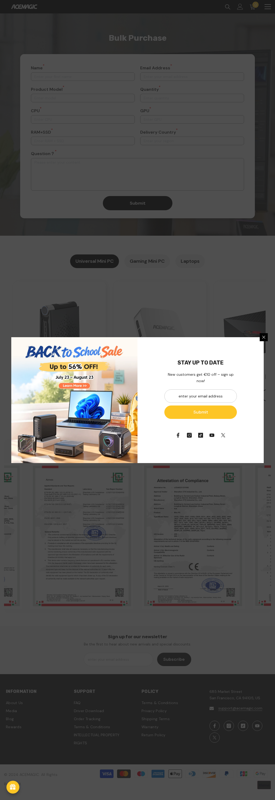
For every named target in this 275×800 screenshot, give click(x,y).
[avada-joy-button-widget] (12, 787)
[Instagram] (189, 435)
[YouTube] (212, 435)
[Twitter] (223, 435)
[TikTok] (200, 435)
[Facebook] (178, 435)
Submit (200, 412)
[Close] (264, 337)
